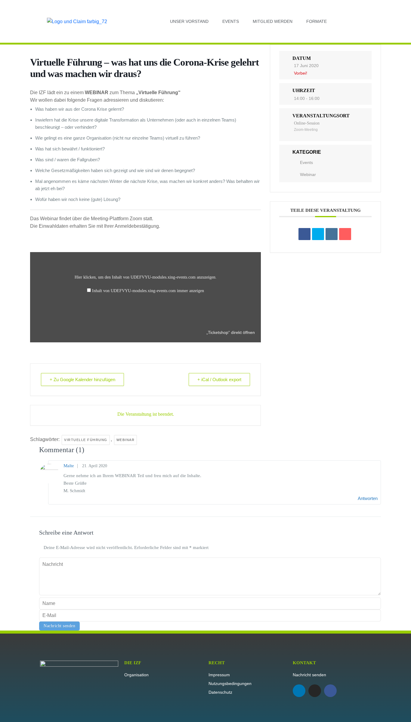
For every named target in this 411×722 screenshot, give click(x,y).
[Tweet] (318, 234)
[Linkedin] (299, 690)
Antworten (368, 498)
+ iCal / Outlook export (219, 379)
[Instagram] (314, 690)
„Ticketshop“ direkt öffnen (230, 332)
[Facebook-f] (330, 690)
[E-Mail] (345, 234)
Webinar (308, 174)
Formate (316, 21)
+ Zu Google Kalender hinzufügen (82, 379)
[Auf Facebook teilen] (304, 234)
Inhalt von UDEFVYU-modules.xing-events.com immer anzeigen (148, 290)
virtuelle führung (85, 440)
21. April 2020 (94, 466)
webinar (125, 440)
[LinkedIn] (332, 234)
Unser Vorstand (189, 21)
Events (230, 21)
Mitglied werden (272, 21)
